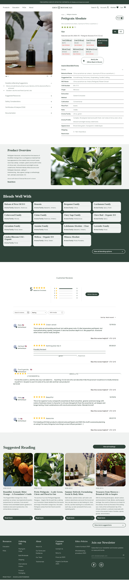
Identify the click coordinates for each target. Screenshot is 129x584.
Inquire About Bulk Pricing (70, 65)
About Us (39, 546)
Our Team (39, 557)
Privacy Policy (7, 577)
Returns (58, 553)
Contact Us (59, 549)
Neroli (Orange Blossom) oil (24, 179)
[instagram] (101, 565)
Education (6, 546)
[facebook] (94, 565)
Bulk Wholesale (23, 555)
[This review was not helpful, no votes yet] (113, 338)
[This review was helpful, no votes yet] (110, 338)
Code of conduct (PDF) (82, 546)
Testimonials (40, 561)
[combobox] (39, 312)
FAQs (4, 551)
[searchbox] (19, 312)
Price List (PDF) (60, 557)
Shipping (21, 560)
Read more (81, 356)
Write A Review (92, 294)
